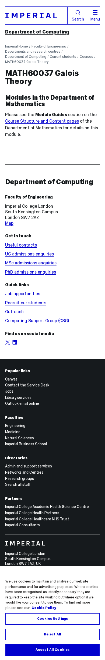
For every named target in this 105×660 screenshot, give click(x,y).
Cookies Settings (52, 619)
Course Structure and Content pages (42, 121)
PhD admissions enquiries (30, 272)
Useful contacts (21, 245)
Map (9, 223)
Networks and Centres (24, 472)
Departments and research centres (32, 51)
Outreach (14, 311)
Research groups (19, 478)
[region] (52, 613)
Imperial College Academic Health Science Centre (47, 506)
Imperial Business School (26, 444)
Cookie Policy (44, 608)
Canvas (11, 379)
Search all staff (17, 484)
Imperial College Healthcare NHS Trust (37, 519)
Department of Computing (37, 32)
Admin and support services (28, 466)
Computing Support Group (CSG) (37, 320)
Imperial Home (16, 46)
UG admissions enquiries (29, 254)
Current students (63, 57)
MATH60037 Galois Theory (26, 62)
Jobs (9, 391)
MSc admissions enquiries (31, 262)
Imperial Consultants (22, 525)
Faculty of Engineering (49, 46)
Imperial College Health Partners (32, 512)
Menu (95, 19)
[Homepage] (36, 15)
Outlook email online (22, 403)
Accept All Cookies (52, 650)
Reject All (52, 634)
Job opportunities (22, 293)
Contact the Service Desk (27, 385)
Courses (86, 57)
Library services (18, 397)
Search (78, 19)
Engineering (15, 425)
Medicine (12, 431)
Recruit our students (25, 302)
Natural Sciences (19, 438)
